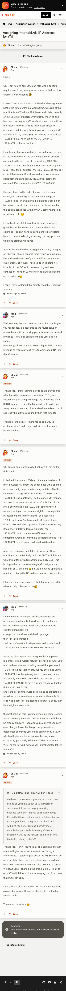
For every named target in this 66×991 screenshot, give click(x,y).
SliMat (11, 45)
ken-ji (13, 313)
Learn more (6, 5)
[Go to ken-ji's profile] (5, 315)
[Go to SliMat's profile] (4, 45)
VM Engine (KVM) (33, 45)
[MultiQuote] (4, 302)
